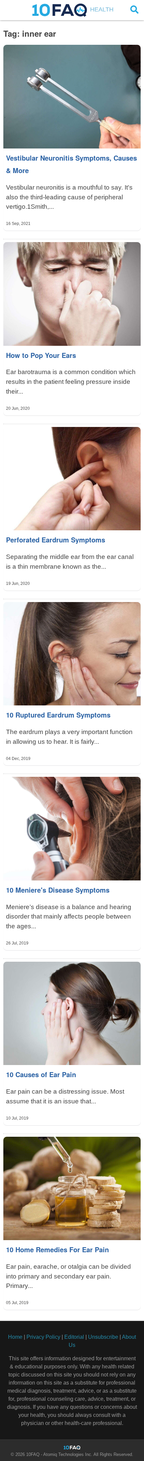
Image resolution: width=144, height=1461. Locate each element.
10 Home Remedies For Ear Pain (57, 1249)
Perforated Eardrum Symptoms (55, 539)
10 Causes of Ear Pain (41, 1074)
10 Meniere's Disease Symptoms (58, 890)
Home (15, 1337)
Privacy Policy (43, 1337)
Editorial (74, 1337)
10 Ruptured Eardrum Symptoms (58, 715)
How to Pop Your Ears (41, 355)
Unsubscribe (103, 1337)
